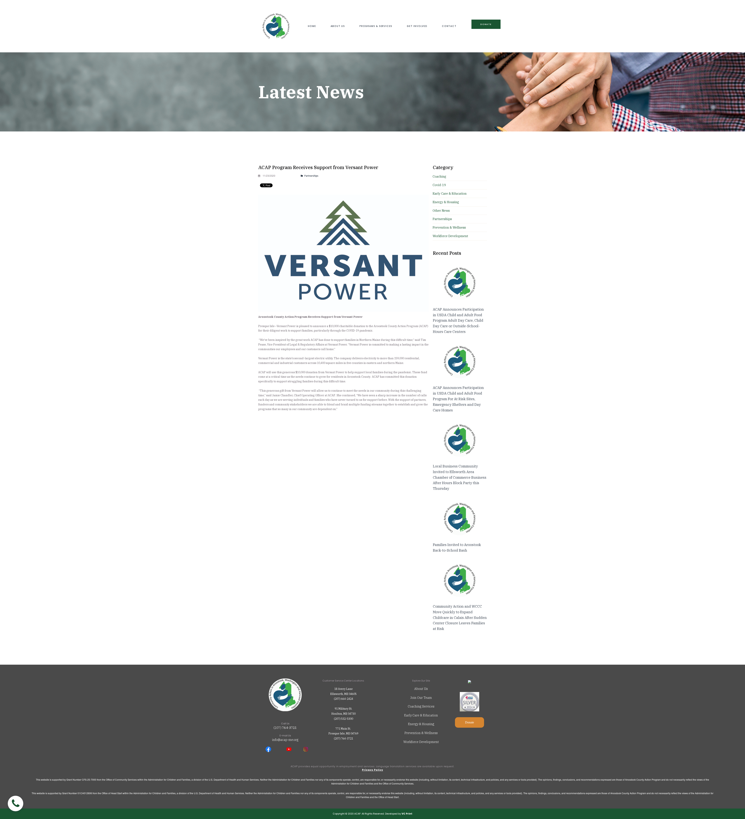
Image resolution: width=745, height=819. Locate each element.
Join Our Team (421, 698)
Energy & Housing (421, 724)
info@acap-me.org (285, 740)
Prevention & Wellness (421, 733)
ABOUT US (338, 26)
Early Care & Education (421, 715)
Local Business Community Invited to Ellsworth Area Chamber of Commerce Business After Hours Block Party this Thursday (459, 477)
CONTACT (449, 26)
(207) (278, 728)
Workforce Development (421, 742)
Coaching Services (421, 706)
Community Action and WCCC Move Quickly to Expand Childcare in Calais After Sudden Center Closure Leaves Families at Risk (460, 617)
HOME (312, 26)
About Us (421, 689)
